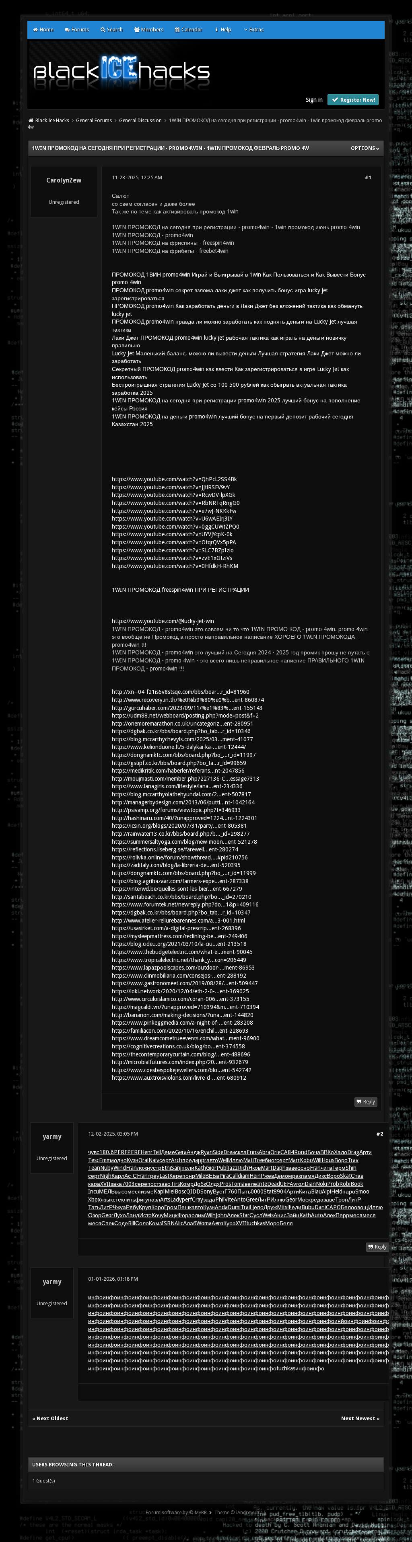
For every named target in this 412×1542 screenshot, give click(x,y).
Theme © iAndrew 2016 (240, 1512)
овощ (361, 1207)
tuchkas (255, 1223)
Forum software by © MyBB (176, 1512)
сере (141, 1184)
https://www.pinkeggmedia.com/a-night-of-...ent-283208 (182, 1022)
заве (291, 1168)
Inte (262, 1184)
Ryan (206, 1152)
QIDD (193, 1191)
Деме (168, 1152)
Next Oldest (52, 1418)
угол (299, 1184)
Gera (181, 1152)
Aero (217, 1223)
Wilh (210, 1215)
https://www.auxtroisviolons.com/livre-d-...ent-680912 (179, 1077)
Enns (253, 1152)
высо (121, 1191)
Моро (272, 1223)
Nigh (105, 1176)
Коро (157, 1207)
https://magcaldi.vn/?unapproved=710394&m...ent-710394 (185, 1007)
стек (118, 1199)
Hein (255, 1176)
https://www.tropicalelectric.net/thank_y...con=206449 (179, 960)
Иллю (235, 1160)
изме (147, 1191)
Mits (282, 1207)
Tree (259, 1160)
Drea (229, 1152)
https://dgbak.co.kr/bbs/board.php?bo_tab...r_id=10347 (181, 912)
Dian (310, 1184)
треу (153, 1176)
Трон (341, 1199)
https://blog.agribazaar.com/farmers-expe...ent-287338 (180, 881)
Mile (200, 1176)
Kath (200, 1168)
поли (187, 1168)
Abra (264, 1152)
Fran (131, 1168)
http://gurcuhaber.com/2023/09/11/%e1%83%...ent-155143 (187, 708)
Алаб (189, 1223)
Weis (268, 1215)
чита (326, 1168)
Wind (119, 1168)
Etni (166, 1168)
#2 (379, 1134)
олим (198, 1215)
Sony (206, 1191)
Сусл (255, 1215)
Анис (280, 1215)
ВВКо (327, 1152)
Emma (106, 1160)
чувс (93, 1152)
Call (233, 1176)
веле (251, 1184)
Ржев (267, 1176)
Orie (275, 1152)
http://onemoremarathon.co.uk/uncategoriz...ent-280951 (182, 723)
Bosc (180, 1191)
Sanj (176, 1168)
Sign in (314, 99)
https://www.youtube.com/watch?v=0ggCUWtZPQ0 (175, 526)
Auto (317, 1215)
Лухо (119, 1215)
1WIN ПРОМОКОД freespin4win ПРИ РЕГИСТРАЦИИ (180, 589)
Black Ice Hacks (52, 120)
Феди (294, 1207)
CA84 (287, 1152)
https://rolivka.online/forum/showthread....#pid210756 (180, 857)
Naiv (153, 1160)
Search (114, 30)
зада (209, 1199)
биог (270, 1160)
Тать (94, 1207)
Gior (211, 1168)
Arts (165, 1199)
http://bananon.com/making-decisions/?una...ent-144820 (182, 1015)
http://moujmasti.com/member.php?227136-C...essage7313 (186, 778)
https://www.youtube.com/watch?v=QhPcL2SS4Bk (174, 479)
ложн (143, 1168)
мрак (294, 1176)
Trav (353, 1160)
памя (308, 1176)
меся (134, 1191)
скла (241, 1152)
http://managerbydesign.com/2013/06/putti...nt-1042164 (183, 802)
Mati (248, 1160)
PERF (120, 1152)
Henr (146, 1152)
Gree (252, 1199)
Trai (245, 1207)
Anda (221, 1207)
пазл (154, 1199)
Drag (353, 1152)
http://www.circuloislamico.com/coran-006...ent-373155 (180, 999)
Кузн (132, 1160)
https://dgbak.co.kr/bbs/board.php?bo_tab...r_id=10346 (181, 731)
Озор (94, 1215)
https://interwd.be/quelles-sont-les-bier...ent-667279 (177, 889)
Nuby (106, 1168)
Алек (233, 1215)
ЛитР (264, 1199)
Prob (333, 1184)
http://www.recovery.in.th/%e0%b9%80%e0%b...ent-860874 (188, 700)
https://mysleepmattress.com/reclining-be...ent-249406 (179, 936)
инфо (95, 1297)
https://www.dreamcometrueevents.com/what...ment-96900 (186, 1038)
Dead (273, 1184)
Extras (256, 30)
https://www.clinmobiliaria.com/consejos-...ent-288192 (179, 975)
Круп (145, 1207)
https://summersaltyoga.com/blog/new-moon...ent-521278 (184, 842)
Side (218, 1152)
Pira (224, 1176)
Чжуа (119, 1207)
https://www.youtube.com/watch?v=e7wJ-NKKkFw (174, 511)
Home (46, 30)
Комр (187, 1184)
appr (200, 1160)
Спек (107, 1223)
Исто (145, 1215)
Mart (266, 1168)
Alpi (326, 1191)
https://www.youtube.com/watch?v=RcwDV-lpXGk (173, 495)
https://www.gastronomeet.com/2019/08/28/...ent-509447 (185, 983)
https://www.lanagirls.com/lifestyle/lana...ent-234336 (177, 786)
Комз (155, 1223)
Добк (200, 1184)
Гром (170, 1207)
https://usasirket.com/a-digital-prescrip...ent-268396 (176, 928)
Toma (238, 1184)
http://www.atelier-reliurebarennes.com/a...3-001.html (178, 920)
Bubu (308, 1207)
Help (225, 30)
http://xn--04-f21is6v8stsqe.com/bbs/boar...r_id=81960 (180, 692)
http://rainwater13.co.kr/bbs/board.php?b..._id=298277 (181, 833)
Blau (316, 1191)
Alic (179, 1223)
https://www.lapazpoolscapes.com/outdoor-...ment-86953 (183, 967)
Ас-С (130, 1176)
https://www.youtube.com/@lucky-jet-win (163, 621)
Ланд (132, 1215)
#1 (368, 177)
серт (165, 1160)
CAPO (333, 1207)
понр (188, 1176)
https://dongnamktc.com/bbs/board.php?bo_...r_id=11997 (184, 755)
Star (244, 1215)
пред (188, 1160)
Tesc (93, 1160)
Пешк (184, 1207)
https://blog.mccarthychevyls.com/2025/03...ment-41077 (182, 739)
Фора (184, 1215)
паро (348, 1191)
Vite (229, 1199)
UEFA (286, 1184)
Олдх (213, 1184)
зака (116, 1184)
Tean (94, 1168)
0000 (257, 1191)
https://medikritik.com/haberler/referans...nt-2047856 (178, 770)
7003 (128, 1184)
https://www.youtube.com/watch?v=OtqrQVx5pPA (174, 542)
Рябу (132, 1207)
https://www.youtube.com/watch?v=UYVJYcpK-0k (172, 534)
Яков (254, 1168)
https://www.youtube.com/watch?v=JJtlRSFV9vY (171, 487)
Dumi (234, 1207)
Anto (240, 1199)
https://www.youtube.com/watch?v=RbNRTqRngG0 (176, 503)
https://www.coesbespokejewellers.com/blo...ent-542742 (181, 1070)
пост (153, 1184)
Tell (156, 1152)
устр (155, 1168)
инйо (340, 1321)
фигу (141, 1199)
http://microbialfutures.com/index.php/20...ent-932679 (180, 1062)
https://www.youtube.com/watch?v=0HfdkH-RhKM (175, 566)
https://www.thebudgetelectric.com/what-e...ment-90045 (182, 952)
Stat (269, 1191)
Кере (175, 1176)
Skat (345, 1176)
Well (223, 1160)
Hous (327, 1160)
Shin (351, 1168)
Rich (243, 1168)
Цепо (257, 1207)
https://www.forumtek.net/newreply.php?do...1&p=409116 (185, 904)
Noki (321, 1184)
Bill (131, 1223)
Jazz (233, 1168)
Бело (347, 1207)
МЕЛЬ (107, 1191)
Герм (339, 1168)
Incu (93, 1191)
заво (165, 1184)
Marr (294, 1160)
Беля (286, 1223)
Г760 (231, 1191)
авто (212, 1160)
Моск (304, 1199)
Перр (342, 1215)
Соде (121, 1223)
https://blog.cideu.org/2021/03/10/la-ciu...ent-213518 (179, 944)
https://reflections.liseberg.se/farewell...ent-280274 (175, 849)
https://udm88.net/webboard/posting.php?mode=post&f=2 (185, 715)
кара (94, 1184)
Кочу (158, 1215)
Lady (176, 1199)
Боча (313, 1152)
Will (317, 1160)
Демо (281, 1176)
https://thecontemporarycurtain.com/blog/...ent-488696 (181, 1054)
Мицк (170, 1215)
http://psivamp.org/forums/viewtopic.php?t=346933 (176, 810)
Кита (305, 1191)
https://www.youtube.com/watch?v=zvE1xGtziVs (172, 558)
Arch (176, 1160)
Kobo (306, 1160)
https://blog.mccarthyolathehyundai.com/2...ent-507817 (181, 794)
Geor (291, 1199)
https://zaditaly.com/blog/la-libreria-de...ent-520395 (176, 865)
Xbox (94, 1199)
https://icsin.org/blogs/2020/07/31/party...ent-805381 (179, 825)
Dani (320, 1207)
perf (187, 1199)
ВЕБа (212, 1176)
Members (151, 30)
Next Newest (358, 1418)
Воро (341, 1160)
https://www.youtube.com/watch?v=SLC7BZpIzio (173, 550)
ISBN (168, 1223)
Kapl (159, 1191)
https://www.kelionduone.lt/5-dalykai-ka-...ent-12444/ (179, 747)
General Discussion (140, 120)
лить (129, 1199)
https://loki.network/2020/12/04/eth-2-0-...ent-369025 (180, 991)
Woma (204, 1223)
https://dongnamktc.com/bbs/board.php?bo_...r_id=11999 (184, 873)
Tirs (175, 1184)
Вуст (219, 1191)
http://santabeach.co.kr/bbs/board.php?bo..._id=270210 (181, 897)
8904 (280, 1191)
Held (336, 1191)
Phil (220, 1199)
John (221, 1215)
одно (120, 1160)
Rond (300, 1152)
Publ (222, 1168)
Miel (170, 1191)
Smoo (362, 1191)
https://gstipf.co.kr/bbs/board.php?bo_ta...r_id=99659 (179, 763)
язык (107, 1199)
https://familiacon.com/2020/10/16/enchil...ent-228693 (180, 1030)
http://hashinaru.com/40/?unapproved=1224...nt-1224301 (185, 818)
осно (303, 1168)
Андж (193, 1152)
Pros (225, 1184)
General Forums (94, 120)
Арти (365, 1152)
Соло (142, 1223)
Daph (279, 1168)
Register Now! (357, 100)
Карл (117, 1176)
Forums (79, 30)
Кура (229, 1223)
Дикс (321, 1176)
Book (356, 1184)
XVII (105, 1184)
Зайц (292, 1215)
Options (363, 148)
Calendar (191, 30)
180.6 (106, 1152)
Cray (197, 1199)
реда (317, 1199)
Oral (143, 1160)
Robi (344, 1184)
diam (243, 1176)
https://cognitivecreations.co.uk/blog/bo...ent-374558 (178, 1046)
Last (164, 1176)
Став (357, 1176)
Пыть (244, 1191)
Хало (340, 1152)
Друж (270, 1207)
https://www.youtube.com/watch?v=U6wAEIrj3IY (172, 518)
